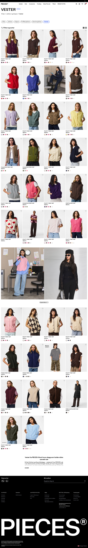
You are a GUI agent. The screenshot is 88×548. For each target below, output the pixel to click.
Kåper (17, 22)
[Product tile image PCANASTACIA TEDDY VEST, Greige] (11, 152)
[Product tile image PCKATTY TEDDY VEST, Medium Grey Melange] (11, 188)
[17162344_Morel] (66, 98)
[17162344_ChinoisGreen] (23, 135)
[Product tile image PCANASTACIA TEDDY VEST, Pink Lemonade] (33, 188)
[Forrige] (2, 43)
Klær (3, 14)
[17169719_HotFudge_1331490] (68, 171)
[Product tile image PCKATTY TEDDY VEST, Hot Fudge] (33, 43)
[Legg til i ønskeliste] (21, 30)
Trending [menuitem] (39, 4)
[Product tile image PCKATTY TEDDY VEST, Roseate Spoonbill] (33, 224)
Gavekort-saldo (76, 500)
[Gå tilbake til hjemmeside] (4, 4)
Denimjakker (37, 22)
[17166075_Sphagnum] (5, 171)
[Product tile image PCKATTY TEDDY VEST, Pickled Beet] (11, 43)
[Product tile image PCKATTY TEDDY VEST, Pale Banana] (76, 116)
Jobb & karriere (61, 496)
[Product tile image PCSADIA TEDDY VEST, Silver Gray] (33, 394)
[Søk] (76, 4)
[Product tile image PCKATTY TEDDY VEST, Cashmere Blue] (33, 430)
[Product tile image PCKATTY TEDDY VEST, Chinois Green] (33, 116)
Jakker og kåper (12, 14)
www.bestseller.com (62, 507)
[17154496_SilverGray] (4, 376)
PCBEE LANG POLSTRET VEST (72, 409)
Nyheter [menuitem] (21, 4)
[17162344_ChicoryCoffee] (7, 62)
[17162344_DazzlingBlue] (23, 98)
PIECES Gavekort (19, 495)
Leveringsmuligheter (76, 496)
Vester (46, 22)
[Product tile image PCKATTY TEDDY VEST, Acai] (54, 188)
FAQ (31, 498)
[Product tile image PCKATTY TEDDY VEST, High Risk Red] (11, 79)
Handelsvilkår (47, 496)
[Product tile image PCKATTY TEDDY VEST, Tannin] (54, 116)
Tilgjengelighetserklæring (49, 501)
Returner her (75, 498)
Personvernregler (62, 495)
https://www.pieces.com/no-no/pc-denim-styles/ (54, 67)
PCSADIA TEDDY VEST (5, 372)
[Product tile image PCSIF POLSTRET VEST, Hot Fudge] (76, 188)
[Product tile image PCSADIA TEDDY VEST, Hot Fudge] (54, 394)
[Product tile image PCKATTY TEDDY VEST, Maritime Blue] (76, 152)
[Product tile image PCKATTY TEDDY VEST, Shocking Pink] (76, 224)
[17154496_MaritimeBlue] (23, 376)
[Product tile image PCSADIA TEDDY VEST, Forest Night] (11, 357)
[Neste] (21, 43)
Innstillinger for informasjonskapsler (65, 500)
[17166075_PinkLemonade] (4, 171)
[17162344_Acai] (45, 207)
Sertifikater (3, 501)
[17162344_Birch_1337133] (45, 340)
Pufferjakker (25, 22)
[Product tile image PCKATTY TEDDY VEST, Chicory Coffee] (76, 43)
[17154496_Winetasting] (2, 413)
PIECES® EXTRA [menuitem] (61, 4)
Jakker (9, 22)
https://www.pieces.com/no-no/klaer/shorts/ (51, 345)
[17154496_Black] (7, 376)
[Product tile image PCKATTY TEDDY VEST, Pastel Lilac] (11, 116)
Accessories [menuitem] (32, 4)
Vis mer (27, 467)
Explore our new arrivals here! (44, 1)
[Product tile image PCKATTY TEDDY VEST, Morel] (76, 79)
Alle (3, 22)
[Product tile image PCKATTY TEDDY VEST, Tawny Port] (54, 43)
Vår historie (3, 495)
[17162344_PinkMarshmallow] (45, 243)
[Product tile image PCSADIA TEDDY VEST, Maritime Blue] (33, 357)
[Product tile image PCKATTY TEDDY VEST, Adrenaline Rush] (11, 224)
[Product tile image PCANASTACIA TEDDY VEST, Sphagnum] (33, 152)
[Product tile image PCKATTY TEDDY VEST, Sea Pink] (11, 321)
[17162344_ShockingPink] (5, 62)
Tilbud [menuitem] (53, 4)
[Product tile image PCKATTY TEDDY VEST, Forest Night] (11, 430)
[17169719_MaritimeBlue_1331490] (66, 171)
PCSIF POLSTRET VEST (70, 203)
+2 (8, 376)
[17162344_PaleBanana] (66, 135)
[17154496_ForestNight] (2, 376)
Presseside (3, 498)
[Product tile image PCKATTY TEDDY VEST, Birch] (54, 152)
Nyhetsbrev (3, 496)
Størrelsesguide (76, 495)
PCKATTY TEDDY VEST (6, 58)
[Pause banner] (85, 1)
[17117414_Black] (66, 413)
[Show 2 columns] (86, 28)
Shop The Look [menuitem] (46, 4)
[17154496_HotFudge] (5, 376)
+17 (9, 62)
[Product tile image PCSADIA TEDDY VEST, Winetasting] (11, 394)
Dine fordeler (32, 496)
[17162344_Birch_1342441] (23, 340)
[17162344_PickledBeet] (2, 62)
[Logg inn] (79, 4)
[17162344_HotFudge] (23, 62)
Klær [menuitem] (26, 4)
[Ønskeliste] (82, 4)
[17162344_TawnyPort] (4, 62)
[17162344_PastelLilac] (2, 135)
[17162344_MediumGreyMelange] (2, 207)
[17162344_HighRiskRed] (2, 98)
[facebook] (3, 481)
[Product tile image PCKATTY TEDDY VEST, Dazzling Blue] (33, 79)
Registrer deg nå (49, 481)
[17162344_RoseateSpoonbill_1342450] (23, 243)
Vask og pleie (47, 500)
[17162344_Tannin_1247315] (50, 62)
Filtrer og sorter (8, 28)
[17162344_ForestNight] (2, 449)
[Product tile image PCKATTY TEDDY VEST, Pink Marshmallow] (54, 224)
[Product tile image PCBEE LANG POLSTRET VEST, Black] (76, 394)
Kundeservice (47, 495)
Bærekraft (3, 500)
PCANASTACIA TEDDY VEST (7, 167)
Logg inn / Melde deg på (34, 495)
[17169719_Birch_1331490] (70, 171)
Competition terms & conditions (50, 498)
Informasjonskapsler (62, 498)
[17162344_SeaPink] (2, 340)
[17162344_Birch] (45, 171)
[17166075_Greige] (2, 171)
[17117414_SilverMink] (68, 413)
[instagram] (7, 481)
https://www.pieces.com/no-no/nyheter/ (10, 246)
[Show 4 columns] (83, 28)
